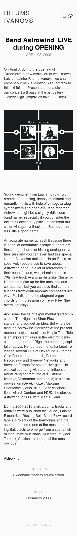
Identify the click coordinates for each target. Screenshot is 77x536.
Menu (70, 16)
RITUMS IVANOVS (19, 16)
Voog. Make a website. (38, 525)
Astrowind (12, 458)
